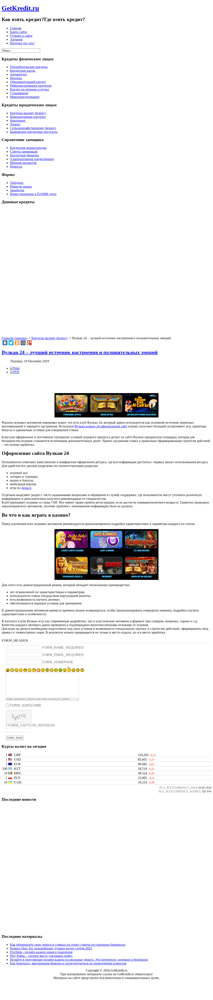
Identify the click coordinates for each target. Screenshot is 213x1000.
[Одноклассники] (17, 342)
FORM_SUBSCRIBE (25, 705)
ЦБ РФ (206, 791)
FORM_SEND (15, 737)
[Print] (15, 368)
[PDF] (15, 372)
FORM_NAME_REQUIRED (63, 647)
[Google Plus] (29, 342)
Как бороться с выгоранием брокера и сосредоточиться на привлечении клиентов (68, 963)
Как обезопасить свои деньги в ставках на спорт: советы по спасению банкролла (67, 944)
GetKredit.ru (20, 8)
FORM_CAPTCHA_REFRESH (31, 725)
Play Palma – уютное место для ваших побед (41, 956)
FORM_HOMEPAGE (57, 662)
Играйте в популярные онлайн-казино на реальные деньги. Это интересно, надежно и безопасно (79, 959)
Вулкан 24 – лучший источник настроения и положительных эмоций (80, 352)
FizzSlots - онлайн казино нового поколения (41, 952)
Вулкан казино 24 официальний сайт (100, 426)
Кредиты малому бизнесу (49, 338)
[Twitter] (11, 342)
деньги (26, 488)
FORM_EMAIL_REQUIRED (63, 655)
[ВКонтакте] (4, 342)
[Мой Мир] (23, 342)
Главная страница (14, 338)
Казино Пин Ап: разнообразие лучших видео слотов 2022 (51, 948)
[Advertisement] (106, 270)
